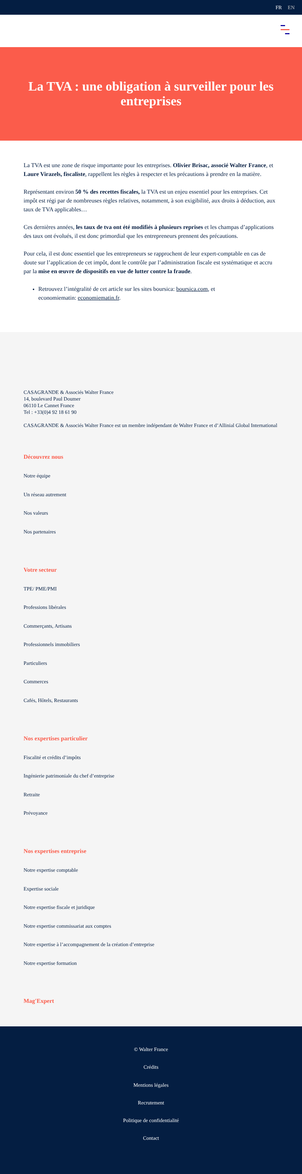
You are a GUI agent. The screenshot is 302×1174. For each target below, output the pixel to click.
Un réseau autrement (45, 495)
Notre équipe (37, 476)
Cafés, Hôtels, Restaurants (51, 701)
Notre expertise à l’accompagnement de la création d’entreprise (89, 945)
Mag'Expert (39, 1001)
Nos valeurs (36, 513)
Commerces (36, 682)
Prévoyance (36, 813)
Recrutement (151, 1103)
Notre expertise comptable (51, 870)
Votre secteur (40, 570)
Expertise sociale (41, 889)
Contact (151, 1138)
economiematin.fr (98, 298)
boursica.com (192, 289)
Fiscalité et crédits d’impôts (52, 758)
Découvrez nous (43, 457)
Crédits (151, 1067)
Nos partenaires (40, 532)
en (291, 8)
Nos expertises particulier (56, 739)
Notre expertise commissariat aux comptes (67, 926)
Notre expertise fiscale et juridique (59, 907)
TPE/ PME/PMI (40, 589)
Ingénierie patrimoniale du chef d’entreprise (69, 776)
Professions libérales (45, 607)
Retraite (32, 795)
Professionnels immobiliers (52, 645)
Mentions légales (150, 1085)
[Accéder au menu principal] (285, 29)
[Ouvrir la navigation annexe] (11, 7)
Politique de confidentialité (151, 1121)
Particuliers (35, 663)
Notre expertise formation (50, 963)
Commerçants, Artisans (48, 626)
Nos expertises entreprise (55, 851)
